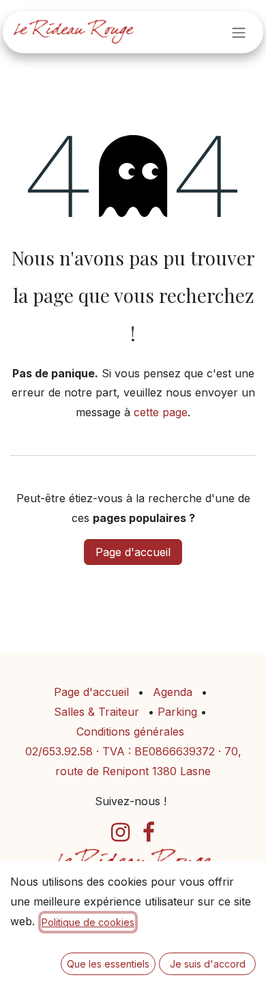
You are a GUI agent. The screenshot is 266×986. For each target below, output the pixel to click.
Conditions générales (130, 731)
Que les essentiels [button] (108, 964)
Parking (179, 712)
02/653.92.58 (59, 751)
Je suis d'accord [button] (208, 964)
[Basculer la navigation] (238, 32)
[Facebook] (149, 832)
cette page (161, 412)
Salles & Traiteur (96, 712)
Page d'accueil (133, 552)
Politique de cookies (88, 922)
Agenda (172, 692)
